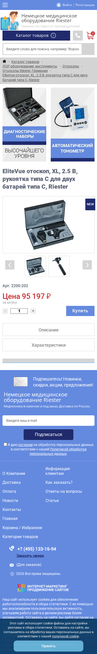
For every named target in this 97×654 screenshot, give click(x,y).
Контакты (11, 509)
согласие (25, 445)
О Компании (13, 473)
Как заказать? (59, 482)
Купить (80, 310)
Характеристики (49, 345)
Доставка (11, 482)
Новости (10, 500)
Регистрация (85, 4)
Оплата (9, 491)
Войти (67, 4)
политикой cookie (65, 636)
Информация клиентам (58, 471)
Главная (10, 518)
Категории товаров (20, 537)
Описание (49, 329)
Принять (49, 646)
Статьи (52, 500)
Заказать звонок (30, 555)
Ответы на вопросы (64, 491)
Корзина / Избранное (22, 528)
